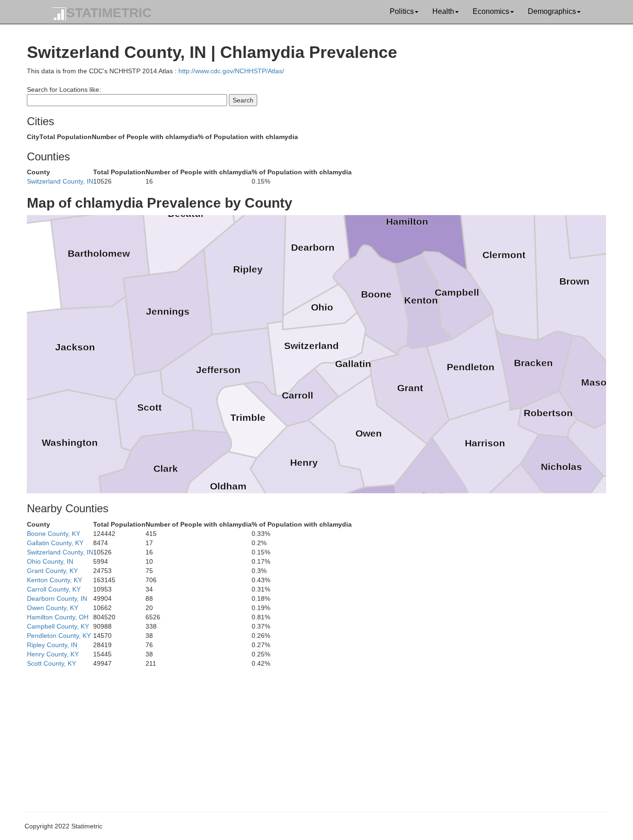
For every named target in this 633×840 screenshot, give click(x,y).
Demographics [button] (552, 11)
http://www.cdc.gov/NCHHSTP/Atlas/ (231, 71)
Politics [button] (402, 11)
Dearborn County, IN (57, 598)
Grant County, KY (52, 570)
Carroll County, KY (54, 589)
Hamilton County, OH (58, 617)
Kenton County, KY (54, 580)
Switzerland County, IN (60, 181)
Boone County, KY (53, 533)
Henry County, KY (53, 654)
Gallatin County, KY (55, 543)
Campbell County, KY (58, 626)
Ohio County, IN (50, 561)
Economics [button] (491, 11)
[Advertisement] (305, 733)
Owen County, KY (52, 607)
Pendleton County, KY (59, 635)
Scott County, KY (51, 663)
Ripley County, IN (52, 645)
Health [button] (443, 11)
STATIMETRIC (109, 13)
